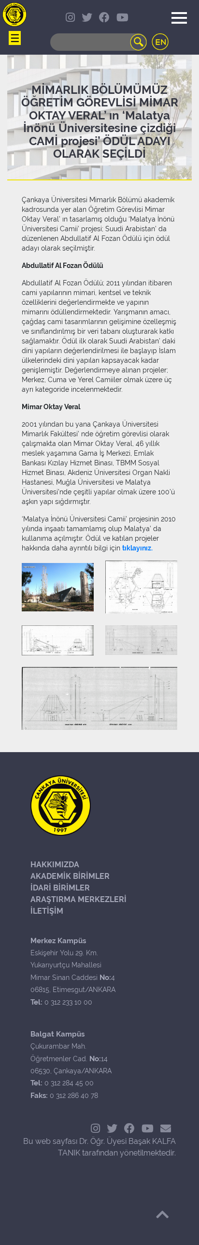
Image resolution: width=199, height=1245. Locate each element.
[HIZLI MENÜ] (14, 14)
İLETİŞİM (46, 911)
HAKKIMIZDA (54, 864)
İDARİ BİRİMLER (60, 887)
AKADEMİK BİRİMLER (70, 876)
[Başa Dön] (162, 1214)
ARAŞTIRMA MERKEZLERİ (78, 899)
